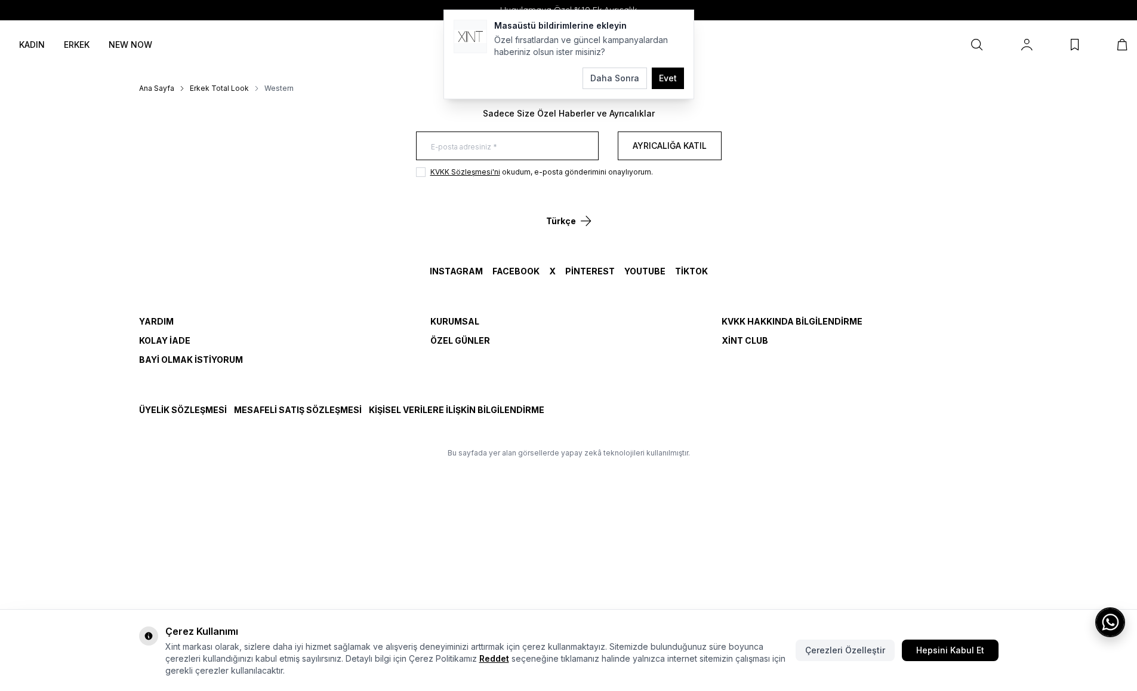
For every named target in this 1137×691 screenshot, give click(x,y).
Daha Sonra (614, 78)
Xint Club (745, 340)
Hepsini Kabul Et (950, 650)
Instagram (456, 271)
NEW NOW (130, 44)
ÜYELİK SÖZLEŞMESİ (183, 410)
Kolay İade (164, 340)
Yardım (156, 321)
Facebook (516, 271)
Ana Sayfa (156, 88)
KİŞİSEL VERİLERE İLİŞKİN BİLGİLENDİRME (456, 410)
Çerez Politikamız (443, 658)
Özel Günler (460, 340)
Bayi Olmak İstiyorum (191, 359)
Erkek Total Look (219, 88)
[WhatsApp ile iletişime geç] (1110, 622)
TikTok (691, 271)
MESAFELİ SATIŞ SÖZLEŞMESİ (298, 410)
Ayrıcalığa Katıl (670, 145)
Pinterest (590, 271)
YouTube (644, 271)
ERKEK (77, 44)
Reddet (494, 658)
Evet (668, 78)
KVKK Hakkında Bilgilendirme (792, 321)
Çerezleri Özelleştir (845, 650)
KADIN (32, 44)
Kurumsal (454, 321)
